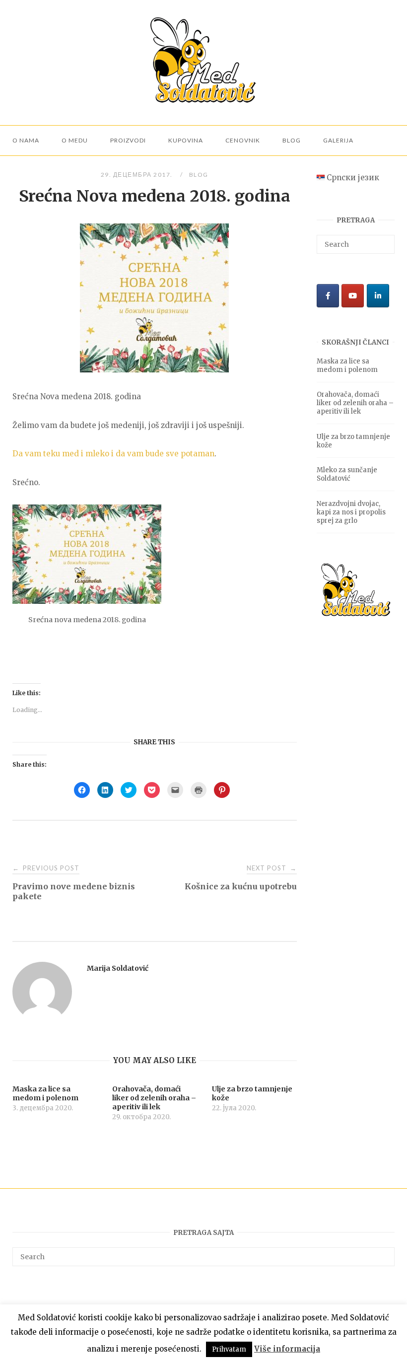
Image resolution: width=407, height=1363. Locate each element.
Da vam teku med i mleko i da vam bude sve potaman (113, 453)
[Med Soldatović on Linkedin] (378, 295)
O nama (25, 140)
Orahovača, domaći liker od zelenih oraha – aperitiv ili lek (355, 403)
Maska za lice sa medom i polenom (347, 365)
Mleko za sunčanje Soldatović (347, 474)
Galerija (338, 140)
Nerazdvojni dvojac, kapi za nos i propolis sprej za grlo (351, 512)
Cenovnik (242, 140)
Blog (291, 140)
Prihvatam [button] (229, 1349)
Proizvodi (128, 140)
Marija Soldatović (117, 968)
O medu (75, 140)
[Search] (383, 239)
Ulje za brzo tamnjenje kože (353, 440)
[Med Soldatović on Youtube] (352, 295)
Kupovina (185, 140)
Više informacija (287, 1349)
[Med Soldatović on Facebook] (328, 295)
